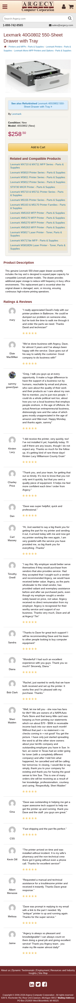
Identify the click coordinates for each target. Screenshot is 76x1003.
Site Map (43, 973)
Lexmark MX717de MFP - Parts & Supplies (34, 240)
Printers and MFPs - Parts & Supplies (26, 47)
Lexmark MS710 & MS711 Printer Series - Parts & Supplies (36, 193)
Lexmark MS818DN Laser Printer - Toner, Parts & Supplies (37, 247)
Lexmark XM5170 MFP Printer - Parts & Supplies (37, 217)
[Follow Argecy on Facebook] (44, 984)
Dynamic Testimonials (23, 970)
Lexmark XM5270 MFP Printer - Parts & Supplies (37, 222)
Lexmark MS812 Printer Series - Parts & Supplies (37, 182)
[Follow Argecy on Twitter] (38, 984)
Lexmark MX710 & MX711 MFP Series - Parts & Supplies (37, 166)
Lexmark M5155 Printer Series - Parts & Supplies (37, 200)
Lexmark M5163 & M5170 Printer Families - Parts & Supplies (38, 206)
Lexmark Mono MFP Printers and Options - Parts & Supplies (42, 50)
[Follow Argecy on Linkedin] (31, 984)
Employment (42, 970)
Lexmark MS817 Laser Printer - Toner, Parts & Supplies (36, 234)
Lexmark (16, 113)
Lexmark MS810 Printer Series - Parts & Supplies (37, 172)
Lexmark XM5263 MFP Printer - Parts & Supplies (37, 227)
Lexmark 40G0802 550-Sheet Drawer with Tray (38, 105)
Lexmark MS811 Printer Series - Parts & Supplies (37, 177)
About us (5, 970)
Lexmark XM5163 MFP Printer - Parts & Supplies (37, 212)
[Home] (5, 47)
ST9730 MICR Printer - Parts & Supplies (32, 187)
